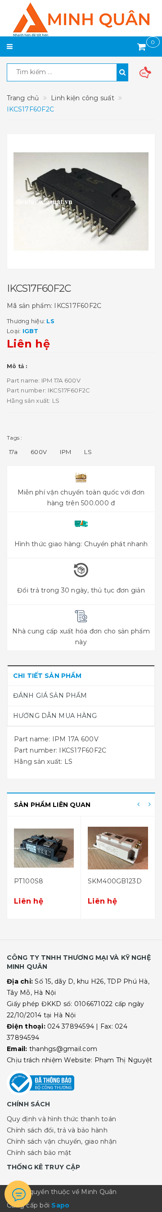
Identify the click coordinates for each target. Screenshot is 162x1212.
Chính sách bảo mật (39, 1153)
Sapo (60, 1205)
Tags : (14, 437)
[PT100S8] (44, 848)
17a (13, 451)
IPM (65, 451)
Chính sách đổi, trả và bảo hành (57, 1130)
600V (39, 451)
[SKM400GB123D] (118, 848)
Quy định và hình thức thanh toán (61, 1119)
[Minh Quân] (81, 19)
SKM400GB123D (115, 881)
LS (88, 451)
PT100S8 (28, 881)
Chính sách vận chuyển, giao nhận (62, 1141)
